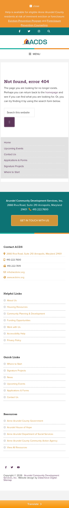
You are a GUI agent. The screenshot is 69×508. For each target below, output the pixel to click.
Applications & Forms (15, 160)
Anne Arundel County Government (25, 420)
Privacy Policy (14, 340)
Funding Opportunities (18, 320)
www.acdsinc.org (15, 277)
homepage (51, 92)
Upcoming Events (13, 148)
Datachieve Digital (47, 477)
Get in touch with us (34, 220)
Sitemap (8, 480)
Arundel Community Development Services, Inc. (34, 42)
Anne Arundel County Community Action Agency (32, 440)
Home (7, 142)
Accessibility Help (16, 333)
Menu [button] (36, 54)
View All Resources (17, 447)
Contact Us (10, 154)
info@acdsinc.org (16, 272)
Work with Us (14, 327)
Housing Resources (17, 307)
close (36, 6)
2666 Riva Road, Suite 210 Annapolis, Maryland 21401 (34, 253)
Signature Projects (14, 166)
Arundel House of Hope (19, 427)
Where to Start (12, 172)
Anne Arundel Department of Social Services (30, 434)
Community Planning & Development (26, 313)
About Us (12, 300)
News (10, 377)
